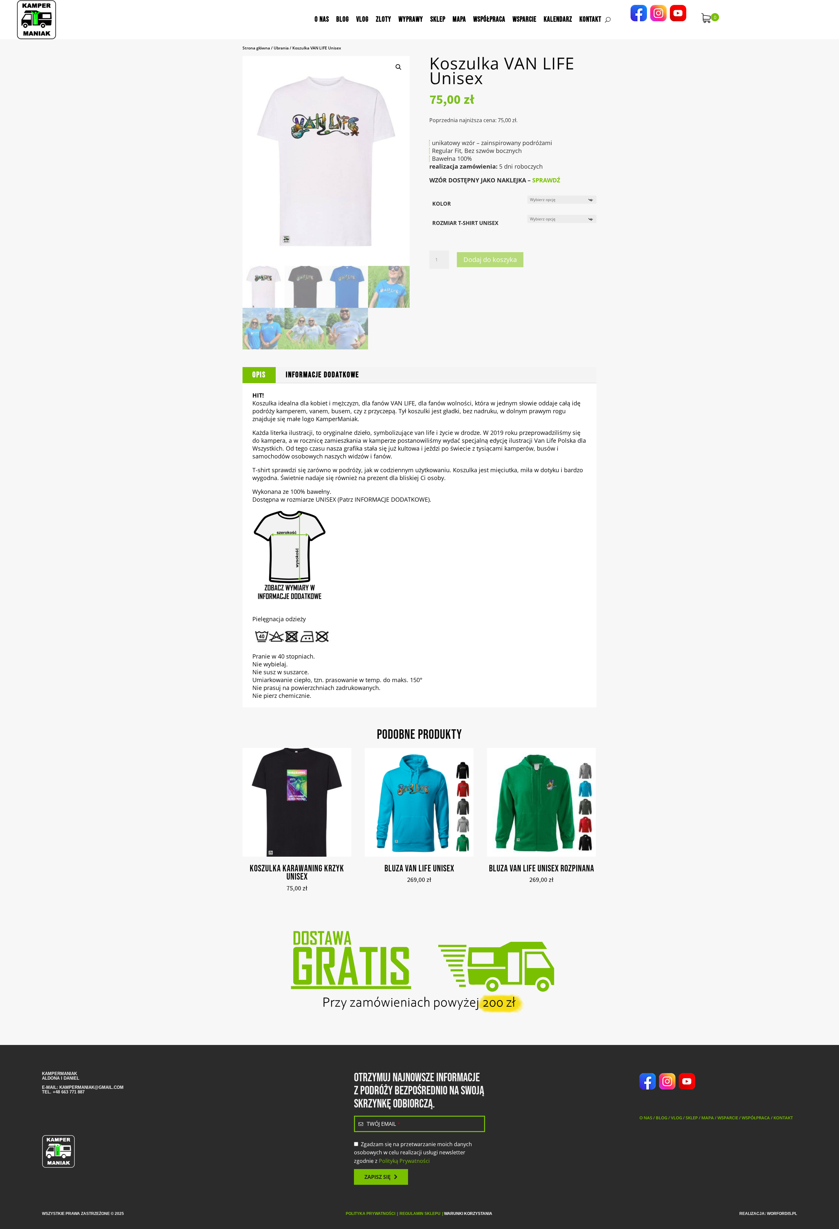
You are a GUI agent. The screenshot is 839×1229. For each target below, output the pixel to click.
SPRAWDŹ (546, 180)
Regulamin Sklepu (420, 1213)
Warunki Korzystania (468, 1213)
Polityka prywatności (370, 1213)
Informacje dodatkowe (322, 375)
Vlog (362, 19)
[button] (398, 67)
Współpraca (489, 19)
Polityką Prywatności (404, 1160)
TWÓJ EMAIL (383, 1123)
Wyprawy (411, 19)
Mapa (459, 19)
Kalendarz (558, 19)
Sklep (437, 19)
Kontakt (590, 19)
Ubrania (281, 48)
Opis (259, 375)
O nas (322, 19)
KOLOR (441, 203)
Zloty (383, 19)
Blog (342, 19)
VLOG (676, 1118)
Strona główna (256, 48)
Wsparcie (525, 19)
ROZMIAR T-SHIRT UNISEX (465, 223)
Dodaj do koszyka (490, 259)
